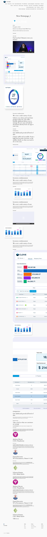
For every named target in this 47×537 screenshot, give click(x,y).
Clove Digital (8, 1)
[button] (23, 47)
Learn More (14, 33)
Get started (14, 186)
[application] (23, 47)
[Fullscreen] (33, 52)
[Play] (13, 52)
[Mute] (32, 52)
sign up (14, 25)
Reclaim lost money (15, 144)
